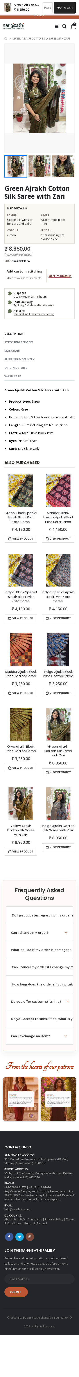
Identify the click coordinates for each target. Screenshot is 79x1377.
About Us (10, 1219)
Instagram (29, 1236)
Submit (15, 1292)
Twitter (19, 1236)
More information (60, 275)
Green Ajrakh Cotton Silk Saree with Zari (37, 192)
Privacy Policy (54, 1219)
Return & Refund (35, 1223)
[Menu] (56, 26)
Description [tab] (13, 334)
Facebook (9, 1236)
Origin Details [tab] (15, 368)
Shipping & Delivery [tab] (19, 359)
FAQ (22, 1219)
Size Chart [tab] (12, 351)
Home (6, 38)
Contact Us (35, 1219)
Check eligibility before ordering (34, 314)
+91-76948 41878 (15, 1187)
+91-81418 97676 (40, 1187)
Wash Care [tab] (12, 376)
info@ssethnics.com (17, 1209)
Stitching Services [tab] (19, 342)
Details (47, 7)
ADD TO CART (65, 7)
